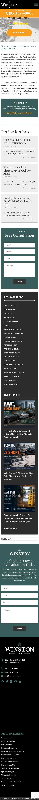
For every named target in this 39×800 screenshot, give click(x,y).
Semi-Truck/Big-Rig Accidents (12, 782)
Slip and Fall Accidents (10, 768)
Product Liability (12, 353)
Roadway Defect (11, 357)
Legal (6, 325)
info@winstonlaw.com (13, 676)
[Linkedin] (11, 681)
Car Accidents (10, 306)
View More (9, 528)
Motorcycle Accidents (14, 333)
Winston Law (10, 380)
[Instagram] (20, 681)
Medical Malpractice (13, 329)
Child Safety (9, 310)
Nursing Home (10, 337)
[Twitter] (7, 681)
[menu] (36, 4)
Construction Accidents (10, 755)
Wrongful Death (11, 384)
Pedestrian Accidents (9, 761)
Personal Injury (11, 345)
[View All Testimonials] (19, 23)
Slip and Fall (9, 361)
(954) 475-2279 (11, 672)
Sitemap (34, 798)
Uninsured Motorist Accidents (12, 751)
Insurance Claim (11, 322)
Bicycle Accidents (8, 741)
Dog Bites (8, 314)
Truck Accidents (11, 377)
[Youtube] (15, 681)
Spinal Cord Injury (7, 772)
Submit (19, 282)
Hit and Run (9, 318)
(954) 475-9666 (21, 13)
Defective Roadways (9, 748)
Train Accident (10, 369)
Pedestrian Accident (13, 341)
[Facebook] (2, 681)
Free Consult (19, 32)
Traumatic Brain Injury (14, 373)
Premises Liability (11, 349)
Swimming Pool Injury (13, 365)
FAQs (8, 46)
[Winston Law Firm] (9, 4)
